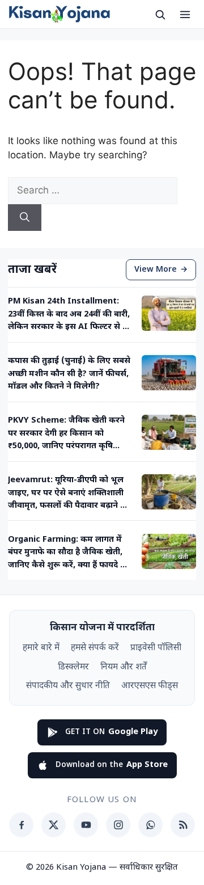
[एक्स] (53, 824)
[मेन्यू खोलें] (184, 14)
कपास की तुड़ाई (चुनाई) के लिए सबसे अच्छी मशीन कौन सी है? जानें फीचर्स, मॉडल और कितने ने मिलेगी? (69, 374)
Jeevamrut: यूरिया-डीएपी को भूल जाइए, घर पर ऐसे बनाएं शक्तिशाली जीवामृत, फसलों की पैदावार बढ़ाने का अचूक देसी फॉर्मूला (68, 493)
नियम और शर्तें (123, 667)
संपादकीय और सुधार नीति (68, 686)
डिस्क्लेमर (73, 667)
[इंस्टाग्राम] (118, 824)
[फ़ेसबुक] (21, 824)
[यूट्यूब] (86, 824)
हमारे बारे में (41, 648)
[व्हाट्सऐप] (150, 824)
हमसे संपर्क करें (95, 648)
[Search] (24, 217)
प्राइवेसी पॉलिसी (155, 648)
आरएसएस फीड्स (149, 686)
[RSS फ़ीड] (183, 824)
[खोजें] (159, 14)
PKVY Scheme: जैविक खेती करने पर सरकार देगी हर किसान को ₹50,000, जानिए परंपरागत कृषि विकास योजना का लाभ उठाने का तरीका (66, 434)
